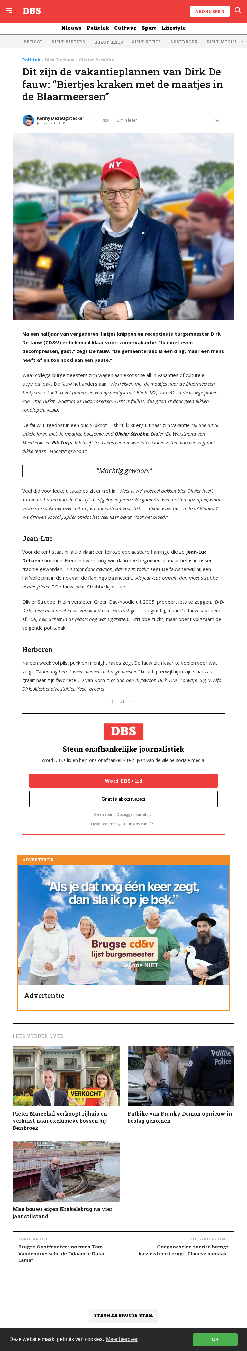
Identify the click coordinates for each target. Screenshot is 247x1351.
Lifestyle (173, 28)
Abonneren (209, 11)
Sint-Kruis (146, 41)
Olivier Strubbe (96, 60)
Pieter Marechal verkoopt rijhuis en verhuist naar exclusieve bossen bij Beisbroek (60, 1120)
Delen (219, 120)
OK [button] (215, 1339)
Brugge (33, 41)
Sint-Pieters (68, 41)
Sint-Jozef (108, 42)
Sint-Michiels (226, 41)
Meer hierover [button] (122, 1339)
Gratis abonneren (123, 799)
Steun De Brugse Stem (123, 1316)
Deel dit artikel (123, 702)
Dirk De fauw (59, 60)
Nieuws (71, 28)
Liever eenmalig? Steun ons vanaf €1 (123, 824)
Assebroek (184, 41)
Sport (149, 28)
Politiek (98, 28)
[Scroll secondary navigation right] (242, 41)
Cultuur (125, 28)
